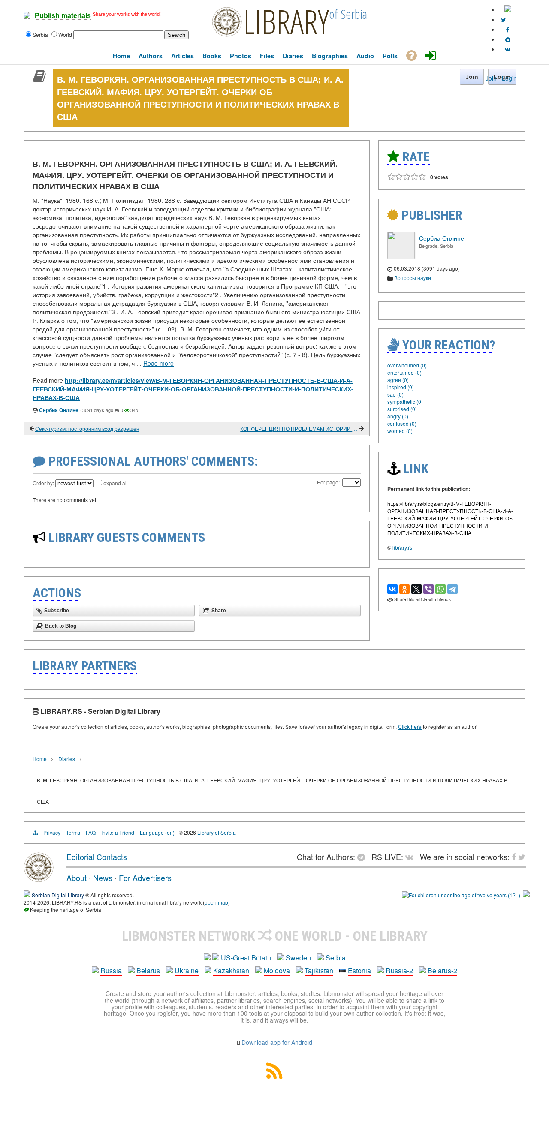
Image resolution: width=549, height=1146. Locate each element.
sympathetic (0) (405, 401)
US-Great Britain (246, 958)
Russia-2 (399, 970)
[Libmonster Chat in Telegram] (363, 856)
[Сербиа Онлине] (401, 256)
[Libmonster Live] (507, 49)
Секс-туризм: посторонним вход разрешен (87, 428)
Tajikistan (319, 970)
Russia (111, 970)
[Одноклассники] (404, 589)
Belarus (148, 970)
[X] (416, 589)
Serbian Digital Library (58, 895)
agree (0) (398, 379)
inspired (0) (400, 387)
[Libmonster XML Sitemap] (274, 1076)
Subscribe (56, 611)
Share (218, 611)
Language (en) (157, 832)
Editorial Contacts (96, 856)
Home (40, 758)
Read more (158, 363)
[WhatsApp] (440, 589)
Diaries (66, 758)
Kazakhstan (231, 970)
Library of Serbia (216, 832)
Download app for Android (276, 1042)
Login (509, 78)
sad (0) (395, 394)
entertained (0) (404, 372)
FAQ (91, 832)
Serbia (336, 958)
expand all (115, 483)
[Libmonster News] (503, 19)
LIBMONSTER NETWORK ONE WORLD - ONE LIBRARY (275, 936)
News (102, 877)
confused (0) (401, 423)
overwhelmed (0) (407, 365)
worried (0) (400, 430)
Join (491, 78)
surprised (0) (402, 408)
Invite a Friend (117, 832)
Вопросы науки (412, 277)
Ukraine (187, 970)
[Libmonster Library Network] (526, 895)
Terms (73, 832)
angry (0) (397, 416)
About (76, 877)
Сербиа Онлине (58, 410)
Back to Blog (60, 626)
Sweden (298, 958)
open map (216, 902)
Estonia (359, 970)
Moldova (277, 970)
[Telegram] (452, 589)
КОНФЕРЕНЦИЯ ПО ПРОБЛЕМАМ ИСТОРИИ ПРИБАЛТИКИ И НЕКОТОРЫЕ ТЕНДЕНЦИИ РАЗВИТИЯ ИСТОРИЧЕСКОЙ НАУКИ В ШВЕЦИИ (299, 428)
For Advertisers (145, 877)
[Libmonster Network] (461, 895)
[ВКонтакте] (392, 589)
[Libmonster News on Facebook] (507, 29)
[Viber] (428, 589)
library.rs (402, 547)
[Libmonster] (39, 878)
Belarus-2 (442, 970)
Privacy (51, 832)
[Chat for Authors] (507, 39)
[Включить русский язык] (507, 9)
